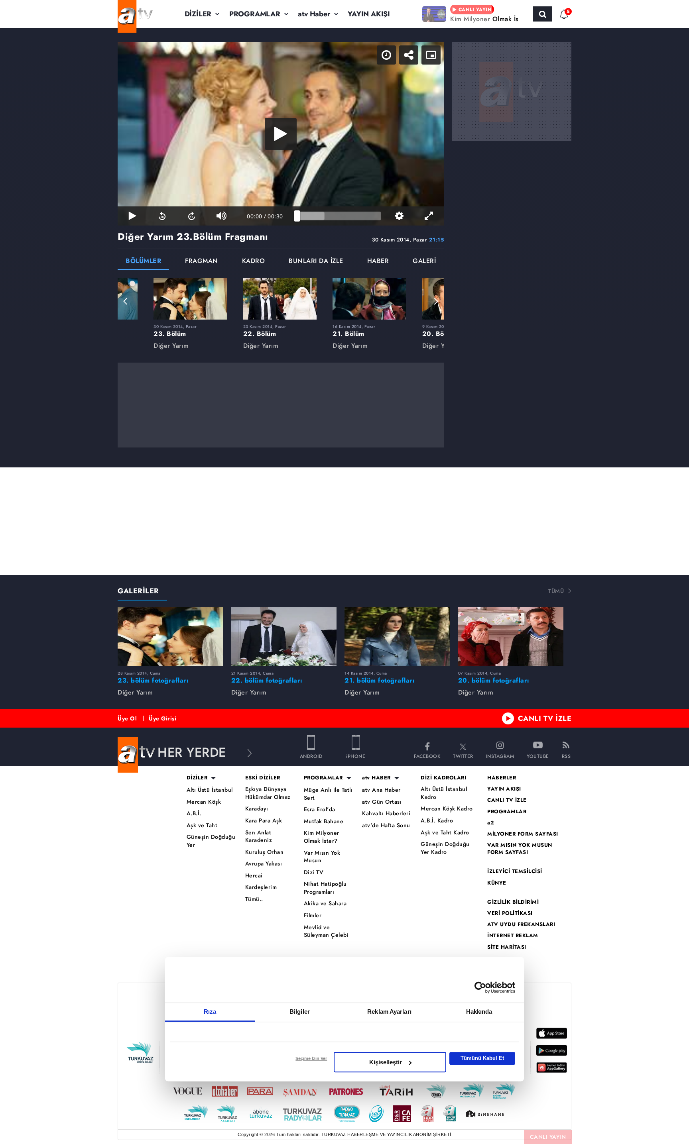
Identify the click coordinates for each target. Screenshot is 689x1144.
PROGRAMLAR (254, 14)
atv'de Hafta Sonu (386, 825)
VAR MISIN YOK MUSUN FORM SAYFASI (519, 849)
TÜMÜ (556, 591)
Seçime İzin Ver (311, 1058)
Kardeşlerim (261, 887)
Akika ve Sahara (325, 903)
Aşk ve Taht (202, 825)
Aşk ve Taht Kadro (445, 832)
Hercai (254, 875)
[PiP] (431, 55)
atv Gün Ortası (382, 802)
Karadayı (256, 808)
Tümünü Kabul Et (482, 1058)
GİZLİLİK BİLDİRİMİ (513, 902)
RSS (566, 756)
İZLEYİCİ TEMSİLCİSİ (514, 871)
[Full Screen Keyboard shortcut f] (429, 216)
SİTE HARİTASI (506, 947)
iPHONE (355, 756)
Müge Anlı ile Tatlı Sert (328, 794)
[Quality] (399, 216)
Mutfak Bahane (324, 821)
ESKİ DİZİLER (262, 777)
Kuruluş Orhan (264, 852)
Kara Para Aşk (263, 820)
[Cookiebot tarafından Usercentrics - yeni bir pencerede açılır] (480, 987)
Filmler (313, 915)
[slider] (339, 216)
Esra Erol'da (319, 809)
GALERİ (424, 261)
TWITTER (463, 756)
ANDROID (311, 756)
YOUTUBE (538, 756)
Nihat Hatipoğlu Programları (325, 888)
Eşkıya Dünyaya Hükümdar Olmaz (268, 793)
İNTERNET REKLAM (512, 935)
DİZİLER (198, 14)
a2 (490, 822)
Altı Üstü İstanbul (210, 790)
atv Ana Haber (381, 790)
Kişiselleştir (385, 1062)
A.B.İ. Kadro (437, 820)
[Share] (408, 55)
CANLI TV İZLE (545, 718)
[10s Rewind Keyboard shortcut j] (162, 216)
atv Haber (314, 14)
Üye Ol (127, 718)
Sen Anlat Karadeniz (258, 836)
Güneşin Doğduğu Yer (211, 841)
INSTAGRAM (500, 756)
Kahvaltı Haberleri (386, 813)
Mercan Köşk (204, 802)
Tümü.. (254, 899)
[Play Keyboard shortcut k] (132, 216)
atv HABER (376, 777)
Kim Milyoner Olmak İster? (321, 837)
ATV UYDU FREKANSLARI (521, 924)
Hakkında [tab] (479, 1011)
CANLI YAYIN (548, 1137)
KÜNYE (496, 883)
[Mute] (221, 216)
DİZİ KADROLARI (443, 777)
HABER (378, 261)
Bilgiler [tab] (299, 1011)
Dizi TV (314, 872)
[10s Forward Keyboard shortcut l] (192, 216)
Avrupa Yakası (263, 863)
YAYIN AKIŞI (369, 14)
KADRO (253, 261)
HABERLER (501, 777)
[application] (281, 134)
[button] (126, 301)
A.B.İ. (194, 813)
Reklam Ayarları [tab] (389, 1011)
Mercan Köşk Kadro (447, 808)
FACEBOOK (427, 756)
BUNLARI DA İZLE (316, 261)
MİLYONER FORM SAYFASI (522, 834)
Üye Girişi (162, 718)
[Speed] (386, 55)
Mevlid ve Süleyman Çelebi (326, 931)
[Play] (281, 134)
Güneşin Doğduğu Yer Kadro (445, 848)
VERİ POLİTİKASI (510, 913)
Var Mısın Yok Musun (322, 857)
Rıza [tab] (210, 1011)
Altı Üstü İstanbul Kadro (444, 793)
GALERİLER (138, 591)
